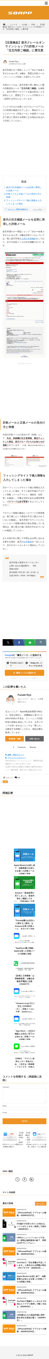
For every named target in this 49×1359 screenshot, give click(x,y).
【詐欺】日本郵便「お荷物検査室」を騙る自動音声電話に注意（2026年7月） (24, 979)
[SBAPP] (19, 15)
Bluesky (33, 747)
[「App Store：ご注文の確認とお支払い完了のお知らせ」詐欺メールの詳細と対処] (24, 1026)
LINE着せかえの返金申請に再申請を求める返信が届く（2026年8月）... (31, 1318)
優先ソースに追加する (26, 673)
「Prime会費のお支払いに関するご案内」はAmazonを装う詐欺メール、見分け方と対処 (24, 924)
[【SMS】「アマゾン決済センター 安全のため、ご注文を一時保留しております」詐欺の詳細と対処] (24, 1054)
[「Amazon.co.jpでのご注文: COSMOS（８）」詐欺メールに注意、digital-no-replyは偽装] (24, 998)
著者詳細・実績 (15, 738)
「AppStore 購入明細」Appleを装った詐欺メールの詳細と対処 (24, 951)
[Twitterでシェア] (8, 642)
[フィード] (31, 1179)
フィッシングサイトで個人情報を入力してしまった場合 (24, 202)
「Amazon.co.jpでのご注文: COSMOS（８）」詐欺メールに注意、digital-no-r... (24, 1007)
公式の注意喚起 (28, 238)
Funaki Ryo (14, 61)
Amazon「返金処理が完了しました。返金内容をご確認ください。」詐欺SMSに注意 (24, 897)
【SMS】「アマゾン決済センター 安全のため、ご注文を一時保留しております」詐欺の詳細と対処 (24, 1064)
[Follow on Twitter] (17, 1179)
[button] (40, 642)
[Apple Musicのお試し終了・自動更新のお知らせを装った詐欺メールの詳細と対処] (24, 860)
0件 (18, 777)
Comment (6, 1087)
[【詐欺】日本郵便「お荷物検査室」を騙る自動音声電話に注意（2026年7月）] (24, 971)
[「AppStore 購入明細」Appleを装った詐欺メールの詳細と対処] (24, 943)
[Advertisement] (24, 151)
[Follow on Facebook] (24, 1179)
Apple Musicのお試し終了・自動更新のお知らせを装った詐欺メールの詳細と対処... (31, 1279)
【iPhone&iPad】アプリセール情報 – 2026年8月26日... (31, 1252)
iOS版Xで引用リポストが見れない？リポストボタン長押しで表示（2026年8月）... (31, 1226)
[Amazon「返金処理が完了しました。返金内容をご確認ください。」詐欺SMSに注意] (24, 888)
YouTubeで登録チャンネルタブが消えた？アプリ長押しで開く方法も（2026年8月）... (31, 1304)
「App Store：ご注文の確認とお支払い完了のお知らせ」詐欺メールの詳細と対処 (24, 1035)
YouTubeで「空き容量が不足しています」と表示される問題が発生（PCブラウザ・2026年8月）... (31, 1265)
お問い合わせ (34, 738)
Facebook (22, 747)
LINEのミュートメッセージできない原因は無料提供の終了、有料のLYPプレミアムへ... (31, 1240)
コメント (9, 777)
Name (4, 1106)
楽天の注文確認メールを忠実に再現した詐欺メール (24, 189)
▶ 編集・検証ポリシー (14, 754)
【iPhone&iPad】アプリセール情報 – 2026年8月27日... (31, 1214)
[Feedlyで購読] (30, 642)
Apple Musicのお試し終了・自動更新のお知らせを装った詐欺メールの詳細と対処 (24, 869)
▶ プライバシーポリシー (15, 757)
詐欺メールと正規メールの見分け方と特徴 (24, 195)
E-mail (5, 1112)
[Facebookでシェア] (19, 642)
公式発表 (28, 541)
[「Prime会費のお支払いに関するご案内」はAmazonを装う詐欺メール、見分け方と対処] (24, 916)
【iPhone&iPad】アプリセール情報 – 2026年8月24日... (31, 1330)
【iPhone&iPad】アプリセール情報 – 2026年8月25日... (31, 1291)
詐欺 (5, 781)
